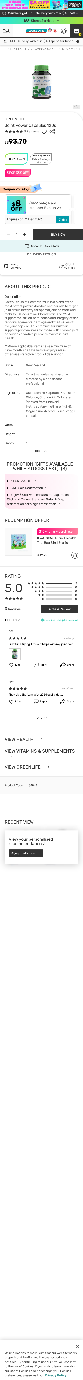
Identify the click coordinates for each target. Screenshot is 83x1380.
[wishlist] (44, 131)
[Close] (77, 1346)
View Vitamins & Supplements (40, 751)
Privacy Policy (56, 1375)
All (6, 620)
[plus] (24, 234)
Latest (15, 620)
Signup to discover (23, 853)
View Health (20, 739)
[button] (76, 30)
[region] (41, 1360)
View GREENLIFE (23, 767)
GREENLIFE (15, 119)
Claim (63, 219)
